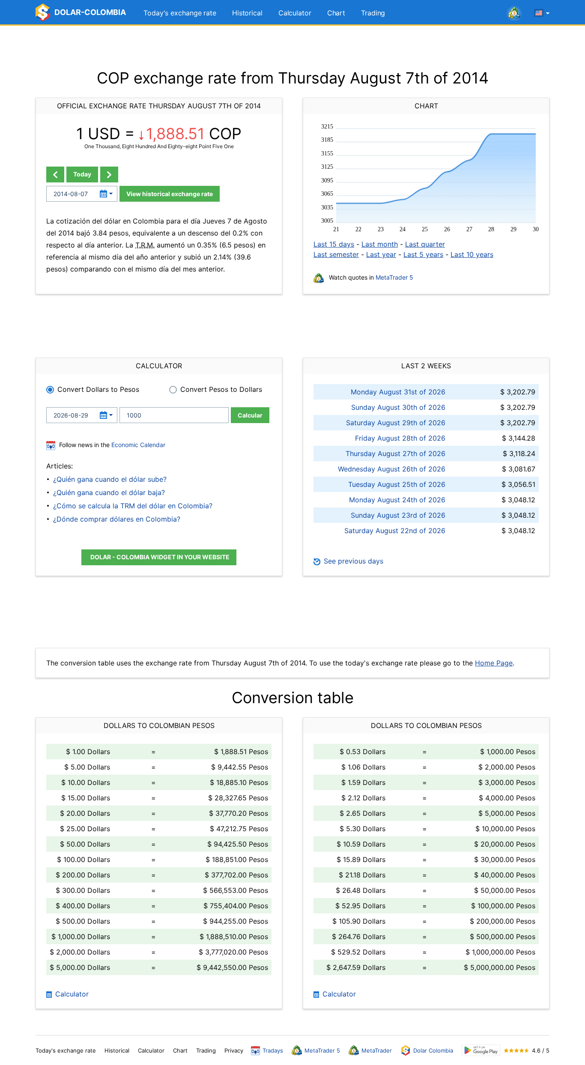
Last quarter (425, 244)
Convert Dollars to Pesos (98, 389)
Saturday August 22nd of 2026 (394, 530)
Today (82, 174)
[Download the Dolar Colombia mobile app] (481, 1050)
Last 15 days (333, 244)
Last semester (336, 254)
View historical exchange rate (169, 193)
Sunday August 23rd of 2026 (398, 515)
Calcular (250, 415)
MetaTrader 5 (394, 277)
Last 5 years (423, 254)
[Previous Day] (55, 174)
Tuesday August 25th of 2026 (396, 484)
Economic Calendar (138, 444)
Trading (373, 13)
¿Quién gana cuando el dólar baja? (109, 492)
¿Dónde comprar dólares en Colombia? (116, 519)
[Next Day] (109, 174)
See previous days (352, 561)
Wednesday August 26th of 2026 (391, 469)
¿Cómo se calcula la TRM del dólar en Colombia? (132, 505)
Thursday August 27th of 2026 (395, 453)
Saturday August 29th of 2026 (395, 422)
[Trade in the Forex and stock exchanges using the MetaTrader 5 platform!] (514, 13)
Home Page (494, 663)
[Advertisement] (292, 47)
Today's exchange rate (179, 13)
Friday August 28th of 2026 (400, 438)
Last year (381, 254)
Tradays (273, 1050)
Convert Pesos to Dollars (221, 389)
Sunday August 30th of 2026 (398, 407)
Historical (247, 13)
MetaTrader (376, 1050)
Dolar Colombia (433, 1050)
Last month (379, 244)
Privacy (233, 1050)
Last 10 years (472, 254)
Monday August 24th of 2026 (397, 499)
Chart (336, 13)
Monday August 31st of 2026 (398, 392)
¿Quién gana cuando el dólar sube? (110, 479)
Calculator (294, 13)
